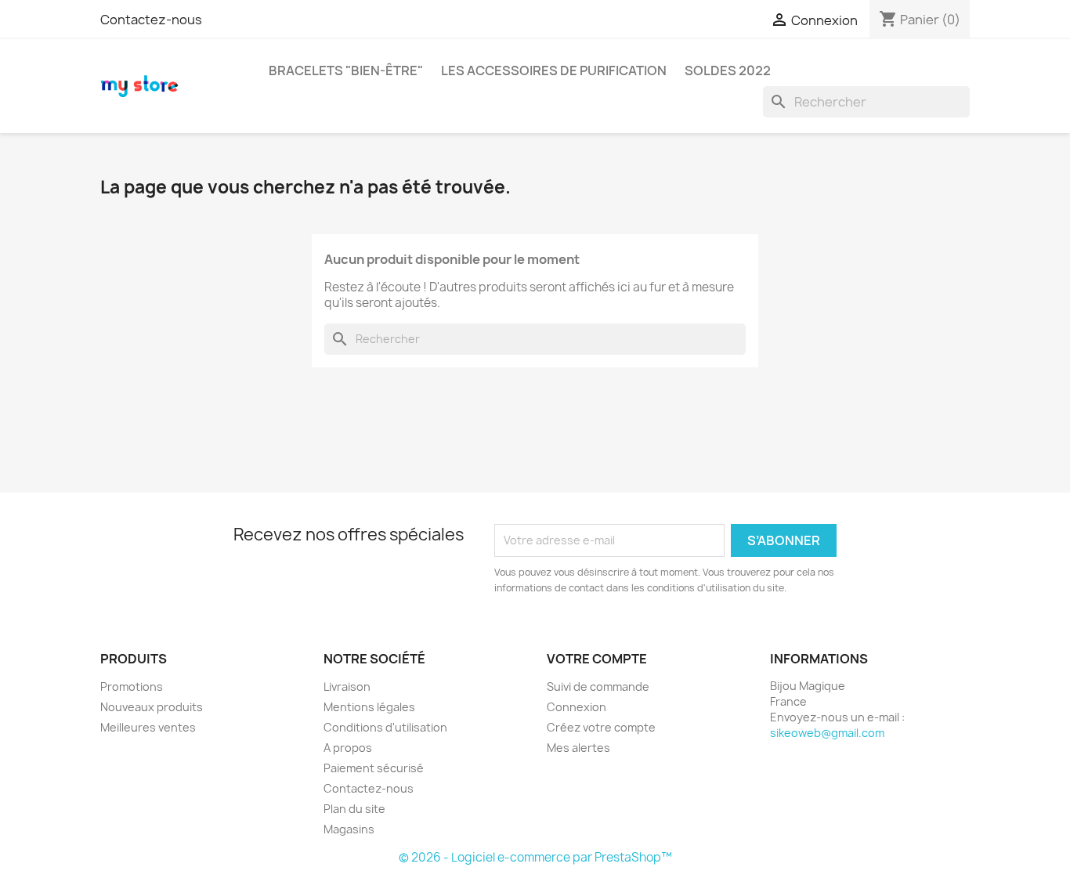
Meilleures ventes (148, 727)
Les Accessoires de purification (554, 70)
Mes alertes (578, 747)
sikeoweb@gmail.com (827, 732)
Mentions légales (369, 706)
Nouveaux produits (151, 706)
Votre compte (597, 658)
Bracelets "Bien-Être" (346, 70)
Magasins (349, 829)
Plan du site (354, 808)
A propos (348, 747)
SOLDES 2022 (728, 70)
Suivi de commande (598, 686)
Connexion (576, 706)
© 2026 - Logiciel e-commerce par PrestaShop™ (535, 857)
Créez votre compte (601, 727)
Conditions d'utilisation (385, 727)
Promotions (131, 686)
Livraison (347, 686)
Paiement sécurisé (374, 768)
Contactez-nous (151, 19)
